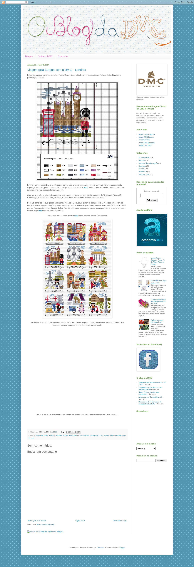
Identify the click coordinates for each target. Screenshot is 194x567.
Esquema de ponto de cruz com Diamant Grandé (150, 388)
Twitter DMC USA (145, 145)
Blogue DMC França (146, 137)
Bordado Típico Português (148, 163)
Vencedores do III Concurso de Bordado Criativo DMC (150, 403)
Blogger (122, 547)
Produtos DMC (144, 174)
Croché (141, 169)
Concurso (142, 166)
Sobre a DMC (45, 56)
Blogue (29, 56)
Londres (59, 435)
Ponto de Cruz (74, 435)
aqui (85, 188)
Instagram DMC (144, 140)
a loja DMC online (42, 435)
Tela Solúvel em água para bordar (158, 282)
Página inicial (80, 521)
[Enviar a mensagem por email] (67, 432)
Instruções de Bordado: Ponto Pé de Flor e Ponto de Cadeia (158, 261)
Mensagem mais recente (37, 521)
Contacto (63, 56)
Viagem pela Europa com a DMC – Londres (56, 69)
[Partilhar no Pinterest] (78, 432)
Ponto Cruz (143, 172)
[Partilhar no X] (73, 432)
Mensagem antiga (120, 521)
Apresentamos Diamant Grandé (150, 397)
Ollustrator (100, 547)
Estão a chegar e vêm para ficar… (157, 321)
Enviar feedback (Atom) (45, 524)
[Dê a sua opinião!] (70, 432)
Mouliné (65, 435)
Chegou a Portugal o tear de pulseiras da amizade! (158, 301)
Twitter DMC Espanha (147, 143)
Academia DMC (144, 157)
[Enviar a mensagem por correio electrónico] (63, 432)
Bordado (52, 435)
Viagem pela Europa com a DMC (91, 435)
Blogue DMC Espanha (147, 134)
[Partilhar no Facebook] (76, 432)
